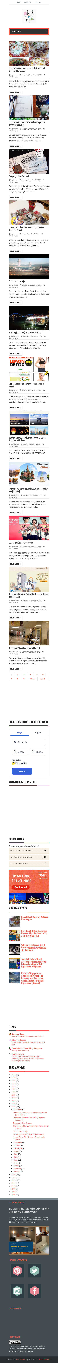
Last (42, 679)
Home (19, 2)
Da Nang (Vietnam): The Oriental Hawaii (26, 332)
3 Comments (13, 497)
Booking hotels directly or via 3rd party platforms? (29, 1210)
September (18, 1148)
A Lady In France (19, 1040)
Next (32, 679)
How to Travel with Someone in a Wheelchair (28, 1036)
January (17, 1172)
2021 (14, 1089)
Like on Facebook (19, 863)
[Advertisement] (29, 699)
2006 (14, 1195)
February (17, 1169)
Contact (38, 2)
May (16, 1160)
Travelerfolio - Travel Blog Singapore (27, 1048)
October (17, 1145)
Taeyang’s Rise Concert (19, 176)
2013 (14, 1177)
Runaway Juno (18, 1034)
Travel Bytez (24, 1346)
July (16, 1154)
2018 (14, 1098)
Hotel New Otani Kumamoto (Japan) (24, 648)
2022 (14, 1086)
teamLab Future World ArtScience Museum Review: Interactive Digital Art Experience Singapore (34, 962)
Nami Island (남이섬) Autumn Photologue (34, 918)
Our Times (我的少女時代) (21, 542)
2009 (14, 1189)
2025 (14, 1078)
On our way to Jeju (17, 281)
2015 (14, 1107)
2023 (14, 1083)
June (16, 1157)
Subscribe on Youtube (21, 850)
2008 (14, 1192)
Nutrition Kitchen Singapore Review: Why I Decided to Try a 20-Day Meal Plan (34, 933)
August (17, 1151)
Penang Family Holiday (20, 1051)
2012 (14, 1180)
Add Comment (13, 77)
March (16, 1166)
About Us (27, 2)
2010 (14, 1186)
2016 (14, 1104)
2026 (14, 1075)
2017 (14, 1101)
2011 (14, 1183)
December (18, 1109)
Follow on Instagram (21, 857)
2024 (14, 1081)
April (16, 1163)
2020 (14, 1092)
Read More (15, 92)
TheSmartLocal (18, 1054)
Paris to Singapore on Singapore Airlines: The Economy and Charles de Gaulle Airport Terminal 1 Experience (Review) (32, 978)
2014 (14, 1174)
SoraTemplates (21, 1360)
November (18, 1143)
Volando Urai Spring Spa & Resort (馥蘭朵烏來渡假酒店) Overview (33, 947)
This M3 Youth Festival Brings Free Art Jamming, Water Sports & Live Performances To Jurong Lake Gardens (28, 1059)
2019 (14, 1095)
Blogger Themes (45, 1360)
